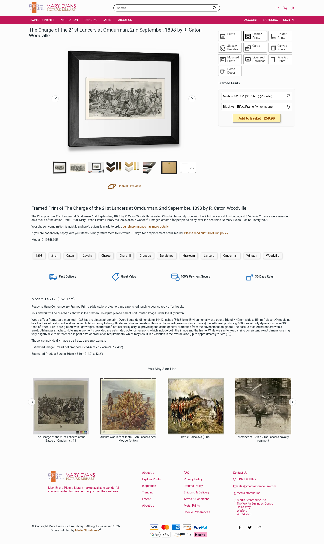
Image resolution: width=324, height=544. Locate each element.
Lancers (209, 255)
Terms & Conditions (196, 499)
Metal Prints (192, 505)
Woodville (272, 255)
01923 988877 (246, 479)
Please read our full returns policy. (206, 233)
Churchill (125, 255)
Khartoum (188, 255)
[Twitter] (250, 529)
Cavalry (87, 255)
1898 (39, 255)
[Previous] (55, 98)
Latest (108, 20)
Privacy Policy (193, 479)
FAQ (186, 472)
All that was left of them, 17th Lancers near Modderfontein (128, 438)
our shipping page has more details (146, 226)
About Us (125, 20)
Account (251, 20)
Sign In (288, 20)
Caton (70, 255)
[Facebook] (240, 529)
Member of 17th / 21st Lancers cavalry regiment (263, 438)
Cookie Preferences (197, 512)
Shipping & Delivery (196, 492)
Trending (90, 20)
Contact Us (240, 472)
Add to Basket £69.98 (256, 118)
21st (54, 255)
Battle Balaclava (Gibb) (196, 437)
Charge (106, 255)
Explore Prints (42, 20)
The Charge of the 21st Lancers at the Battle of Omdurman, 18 (61, 438)
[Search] (214, 8)
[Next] (192, 98)
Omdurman (230, 255)
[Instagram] (259, 529)
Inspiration (69, 20)
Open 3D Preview (129, 186)
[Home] (52, 12)
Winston (251, 255)
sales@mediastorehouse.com (256, 486)
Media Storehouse (87, 530)
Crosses (145, 255)
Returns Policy (193, 486)
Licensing (270, 20)
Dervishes (166, 255)
